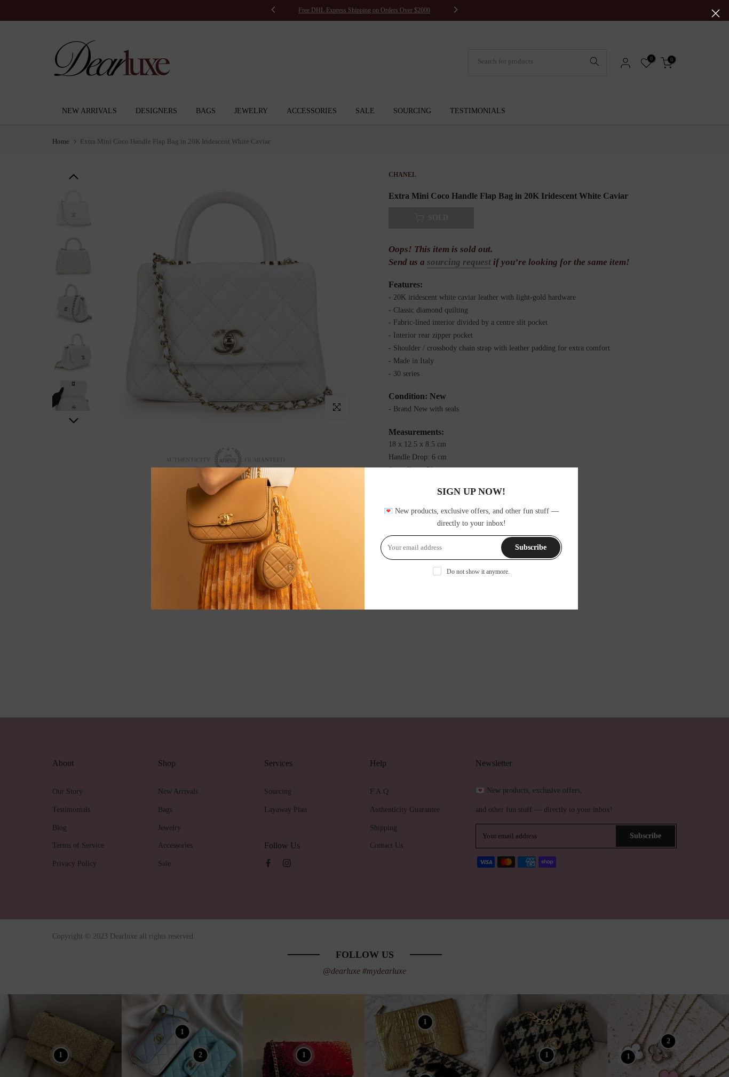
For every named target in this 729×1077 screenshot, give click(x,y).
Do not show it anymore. (478, 571)
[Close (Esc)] (715, 13)
